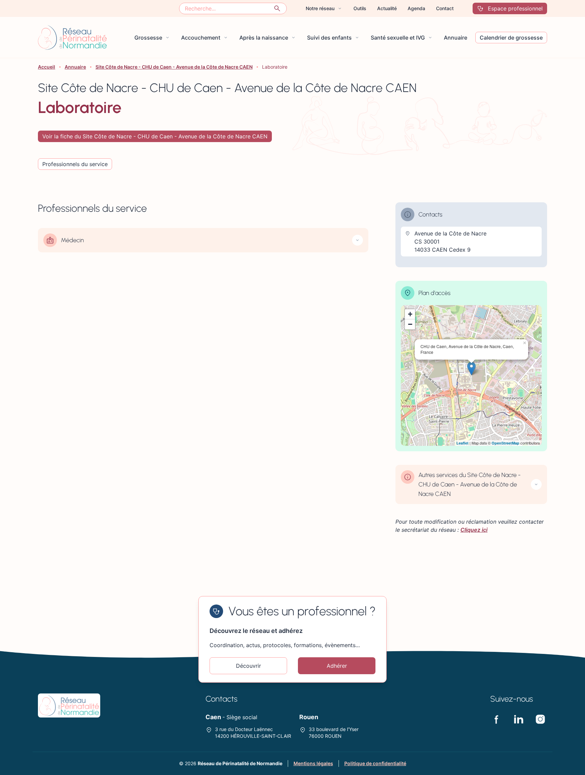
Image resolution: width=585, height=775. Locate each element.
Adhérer (337, 665)
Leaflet (462, 443)
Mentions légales (313, 763)
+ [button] (410, 314)
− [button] (410, 324)
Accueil (46, 67)
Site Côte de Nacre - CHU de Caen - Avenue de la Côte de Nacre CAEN (174, 67)
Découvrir (248, 665)
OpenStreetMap (505, 443)
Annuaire (75, 67)
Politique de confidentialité (375, 763)
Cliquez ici (474, 529)
